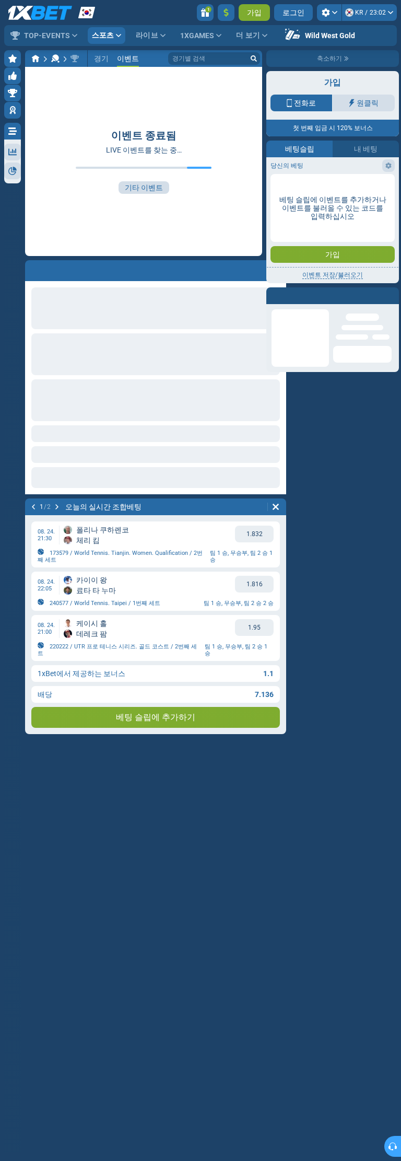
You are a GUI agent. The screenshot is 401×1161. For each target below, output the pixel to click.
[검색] (253, 58)
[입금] (226, 12)
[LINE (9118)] (35, 58)
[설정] (329, 12)
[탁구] (55, 58)
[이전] (33, 507)
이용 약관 (344, 181)
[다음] (57, 507)
